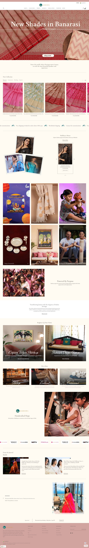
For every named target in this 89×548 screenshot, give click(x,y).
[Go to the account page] (83, 8)
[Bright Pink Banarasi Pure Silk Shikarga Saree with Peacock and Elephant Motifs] (76, 98)
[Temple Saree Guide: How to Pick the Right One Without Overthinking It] (16, 466)
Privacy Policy (44, 528)
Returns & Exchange (45, 530)
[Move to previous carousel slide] (39, 57)
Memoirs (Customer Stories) (32, 534)
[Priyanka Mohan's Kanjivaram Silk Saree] (65, 154)
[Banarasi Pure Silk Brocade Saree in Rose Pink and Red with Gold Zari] (55, 98)
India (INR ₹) (83, 2)
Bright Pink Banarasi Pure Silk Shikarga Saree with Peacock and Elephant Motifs (76, 113)
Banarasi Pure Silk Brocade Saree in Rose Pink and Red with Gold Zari (55, 113)
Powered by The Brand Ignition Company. (9, 544)
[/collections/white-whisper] (44, 35)
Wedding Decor (58, 528)
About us (29, 528)
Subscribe (84, 529)
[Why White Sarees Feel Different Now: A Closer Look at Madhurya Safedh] (58, 466)
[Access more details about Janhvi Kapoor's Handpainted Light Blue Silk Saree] (14, 168)
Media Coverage (30, 536)
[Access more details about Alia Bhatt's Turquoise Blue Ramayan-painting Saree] (29, 167)
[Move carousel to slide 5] (45, 57)
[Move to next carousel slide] (50, 57)
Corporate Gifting (59, 534)
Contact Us (29, 530)
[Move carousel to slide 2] (42, 57)
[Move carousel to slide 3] (43, 57)
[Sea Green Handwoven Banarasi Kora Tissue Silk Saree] (34, 98)
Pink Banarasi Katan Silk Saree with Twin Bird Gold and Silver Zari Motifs (13, 113)
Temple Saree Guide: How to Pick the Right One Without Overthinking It (30, 461)
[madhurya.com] (44, 5)
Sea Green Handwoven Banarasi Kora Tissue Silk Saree (34, 113)
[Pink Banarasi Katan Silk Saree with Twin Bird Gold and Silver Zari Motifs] (13, 98)
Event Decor (58, 530)
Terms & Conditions (45, 532)
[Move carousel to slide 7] (48, 57)
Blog (28, 532)
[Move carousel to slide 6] (47, 57)
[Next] (58, 1)
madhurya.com (11, 542)
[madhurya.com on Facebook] (77, 2)
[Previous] (31, 1)
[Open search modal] (3, 8)
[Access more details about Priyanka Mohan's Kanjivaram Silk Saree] (24, 151)
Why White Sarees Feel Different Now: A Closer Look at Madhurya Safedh (73, 461)
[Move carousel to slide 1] (40, 57)
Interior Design (58, 532)
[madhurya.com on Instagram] (78, 2)
